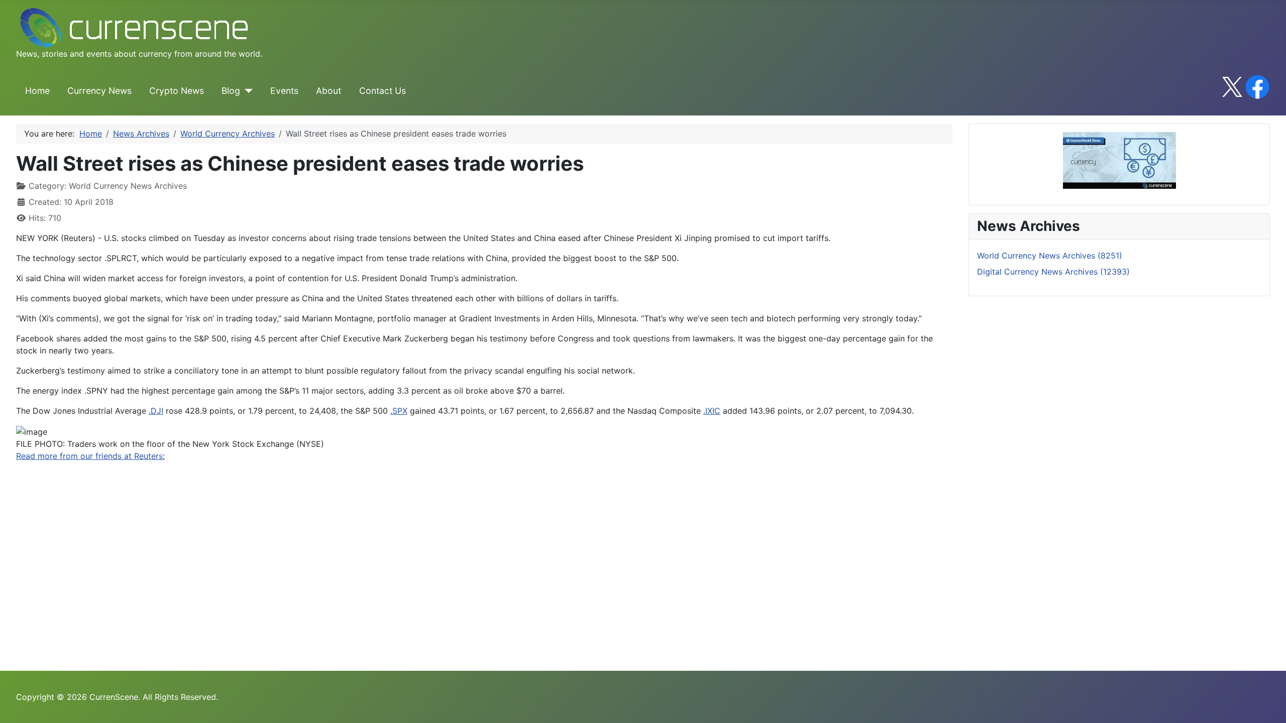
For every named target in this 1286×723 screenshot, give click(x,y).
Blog (231, 90)
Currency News (99, 90)
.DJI (156, 411)
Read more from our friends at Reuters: (90, 456)
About (328, 90)
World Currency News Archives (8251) (1049, 256)
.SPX (398, 411)
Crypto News (176, 90)
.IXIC (711, 411)
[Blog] (246, 90)
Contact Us (382, 90)
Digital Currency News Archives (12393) (1053, 272)
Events (284, 90)
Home (37, 90)
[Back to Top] (1268, 704)
